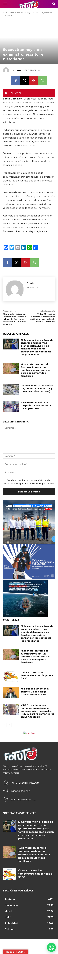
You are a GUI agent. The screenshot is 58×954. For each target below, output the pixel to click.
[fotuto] (6, 70)
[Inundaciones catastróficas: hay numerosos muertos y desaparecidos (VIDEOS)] (11, 389)
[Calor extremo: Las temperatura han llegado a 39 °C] (11, 676)
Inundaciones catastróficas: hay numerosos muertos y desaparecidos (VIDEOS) (37, 388)
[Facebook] (15, 80)
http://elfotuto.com (34, 287)
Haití (12, 12)
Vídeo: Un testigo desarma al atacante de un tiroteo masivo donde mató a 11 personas (42, 318)
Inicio (5, 12)
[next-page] (9, 725)
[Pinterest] (33, 80)
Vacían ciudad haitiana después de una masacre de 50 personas (36, 405)
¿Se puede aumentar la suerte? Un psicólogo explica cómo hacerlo (35, 691)
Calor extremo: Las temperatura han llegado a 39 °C (37, 675)
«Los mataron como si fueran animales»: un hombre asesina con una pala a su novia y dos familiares (35, 370)
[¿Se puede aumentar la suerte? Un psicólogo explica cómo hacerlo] (11, 692)
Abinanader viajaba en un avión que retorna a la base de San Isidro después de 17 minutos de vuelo (14, 319)
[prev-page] (5, 725)
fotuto (17, 70)
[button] (51, 947)
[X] (24, 80)
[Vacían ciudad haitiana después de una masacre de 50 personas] (11, 406)
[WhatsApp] (42, 80)
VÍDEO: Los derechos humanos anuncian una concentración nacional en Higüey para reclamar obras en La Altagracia (37, 711)
